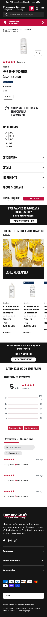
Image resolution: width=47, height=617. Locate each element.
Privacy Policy (8, 608)
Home (5, 29)
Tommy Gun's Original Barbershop (21, 604)
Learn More (37, 2)
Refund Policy (21, 608)
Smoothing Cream (16, 29)
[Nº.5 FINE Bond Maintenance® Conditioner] (33, 291)
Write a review (31, 428)
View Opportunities (23, 221)
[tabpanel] (23, 473)
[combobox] (23, 14)
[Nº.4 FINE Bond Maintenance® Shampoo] (12, 291)
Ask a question (15, 428)
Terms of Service (9, 611)
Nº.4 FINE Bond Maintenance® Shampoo (11, 309)
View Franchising (23, 359)
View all (6, 234)
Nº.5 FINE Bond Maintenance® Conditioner (32, 309)
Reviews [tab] (11, 439)
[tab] (27, 439)
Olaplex (28, 29)
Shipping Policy (34, 608)
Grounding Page (24, 611)
